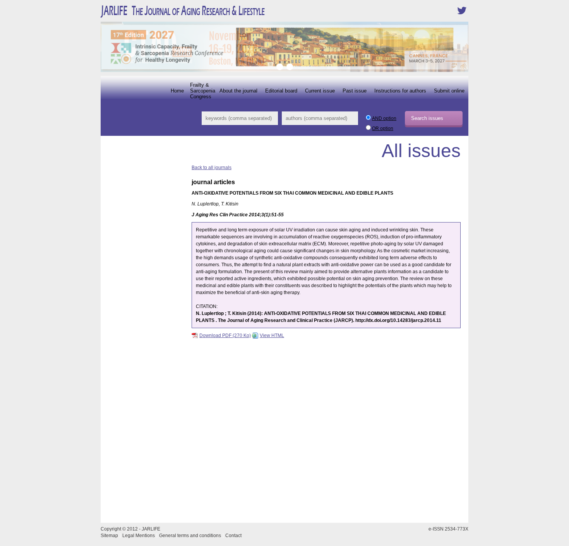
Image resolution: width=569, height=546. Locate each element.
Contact (233, 535)
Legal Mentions (138, 535)
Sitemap (109, 535)
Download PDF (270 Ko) (225, 335)
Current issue (320, 91)
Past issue (355, 91)
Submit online (449, 91)
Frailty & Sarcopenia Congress (202, 90)
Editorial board (281, 91)
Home (177, 91)
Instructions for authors (400, 91)
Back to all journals (211, 167)
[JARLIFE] (207, 17)
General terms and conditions (190, 535)
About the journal (238, 91)
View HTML (272, 335)
